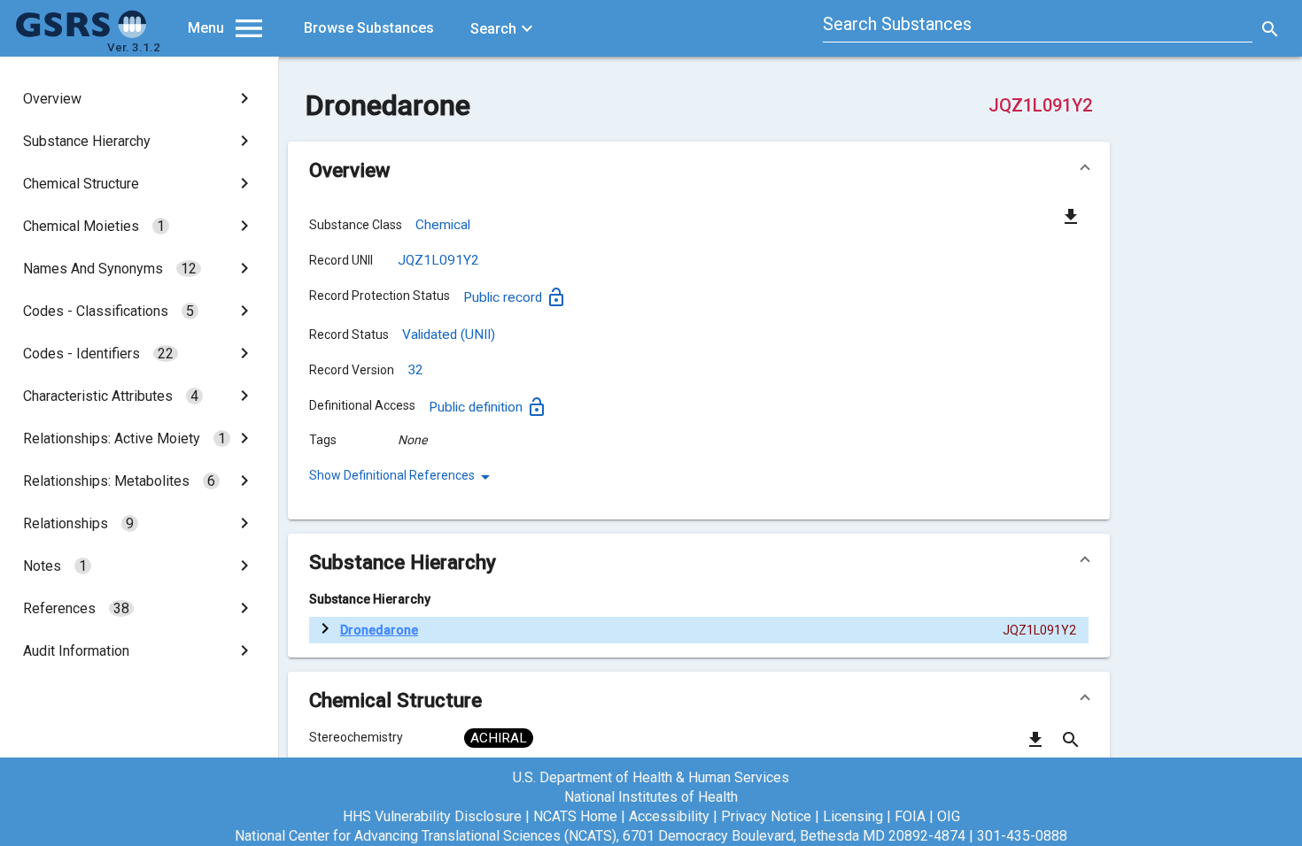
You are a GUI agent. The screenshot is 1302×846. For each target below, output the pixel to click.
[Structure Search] (1071, 746)
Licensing (853, 816)
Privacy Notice (766, 816)
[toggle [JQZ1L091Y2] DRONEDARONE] (324, 630)
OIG (948, 816)
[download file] (1071, 216)
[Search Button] (1270, 28)
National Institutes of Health (651, 796)
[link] (139, 98)
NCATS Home (575, 816)
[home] (81, 33)
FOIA (910, 816)
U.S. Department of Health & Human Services (651, 777)
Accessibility (669, 816)
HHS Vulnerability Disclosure (432, 816)
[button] (699, 170)
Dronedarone (379, 630)
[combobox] (1038, 27)
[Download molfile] (1035, 746)
